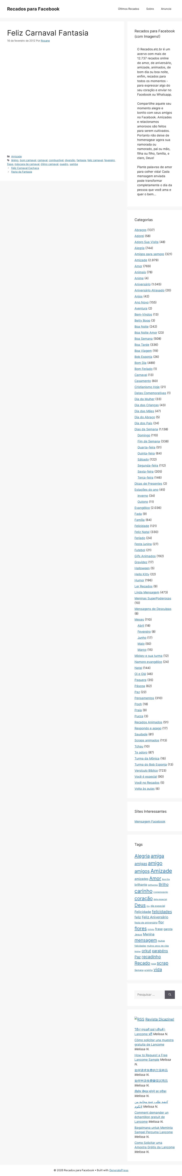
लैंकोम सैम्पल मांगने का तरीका (150, 1091)
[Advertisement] (62, 73)
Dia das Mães (144, 411)
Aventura (141, 308)
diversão (70, 160)
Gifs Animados (145, 556)
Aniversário (143, 284)
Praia (138, 710)
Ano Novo (142, 302)
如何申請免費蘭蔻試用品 (151, 1081)
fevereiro (109, 160)
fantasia (81, 160)
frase (10, 164)
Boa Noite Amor (146, 332)
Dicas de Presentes (148, 483)
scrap (162, 963)
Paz (137, 692)
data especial (160, 899)
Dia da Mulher (144, 399)
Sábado (143, 459)
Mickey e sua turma (148, 656)
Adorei (139, 236)
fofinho (151, 929)
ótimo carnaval (49, 164)
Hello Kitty (142, 574)
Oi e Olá (140, 674)
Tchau (139, 746)
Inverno (143, 495)
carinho (143, 891)
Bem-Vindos (143, 314)
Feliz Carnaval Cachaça (25, 167)
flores (141, 928)
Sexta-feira (146, 471)
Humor (139, 580)
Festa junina (143, 544)
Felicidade (142, 526)
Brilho (163, 884)
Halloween (142, 568)
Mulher (138, 951)
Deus (140, 905)
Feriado (140, 538)
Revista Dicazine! (159, 1019)
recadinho (151, 956)
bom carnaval (28, 160)
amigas (141, 863)
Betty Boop (142, 320)
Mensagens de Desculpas (153, 609)
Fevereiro (144, 631)
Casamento (143, 381)
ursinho (148, 970)
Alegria (139, 248)
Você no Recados (147, 782)
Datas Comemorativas (150, 393)
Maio (141, 643)
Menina (148, 934)
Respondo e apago (148, 728)
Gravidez (141, 562)
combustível (56, 160)
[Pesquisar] (170, 995)
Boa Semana (144, 338)
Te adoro (141, 752)
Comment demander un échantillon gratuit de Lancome (151, 1117)
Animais (140, 272)
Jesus (138, 934)
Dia (148, 906)
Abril (141, 625)
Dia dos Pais (143, 423)
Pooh (138, 704)
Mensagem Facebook (150, 821)
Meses (139, 619)
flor (161, 922)
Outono (143, 502)
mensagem (146, 940)
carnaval (42, 160)
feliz (138, 917)
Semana (139, 970)
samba (74, 164)
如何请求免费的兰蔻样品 (151, 1070)
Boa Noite (142, 326)
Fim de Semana (149, 441)
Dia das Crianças (147, 405)
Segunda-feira (148, 465)
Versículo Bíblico (146, 770)
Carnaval (141, 375)
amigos (142, 871)
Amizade (16, 156)
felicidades (162, 911)
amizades (141, 879)
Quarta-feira (146, 447)
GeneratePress (118, 1170)
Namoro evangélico (148, 662)
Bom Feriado (143, 369)
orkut (146, 950)
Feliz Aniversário (155, 917)
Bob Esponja (143, 357)
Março (142, 650)
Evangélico (142, 508)
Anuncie (166, 8)
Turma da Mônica (147, 758)
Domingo (144, 435)
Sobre (150, 8)
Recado (142, 963)
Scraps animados (147, 740)
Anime (139, 278)
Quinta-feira (146, 453)
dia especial (158, 906)
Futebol (140, 550)
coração (144, 898)
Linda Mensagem (147, 592)
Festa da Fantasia (21, 171)
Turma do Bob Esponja (151, 764)
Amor (138, 266)
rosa (153, 963)
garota (168, 929)
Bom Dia (140, 363)
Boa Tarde (142, 344)
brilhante (141, 884)
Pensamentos (144, 698)
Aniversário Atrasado (149, 290)
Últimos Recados (128, 8)
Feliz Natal (142, 532)
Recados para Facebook (33, 9)
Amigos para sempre (149, 254)
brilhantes (153, 885)
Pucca (139, 716)
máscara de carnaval (27, 164)
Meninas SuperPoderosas (153, 598)
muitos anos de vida (158, 945)
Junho (142, 637)
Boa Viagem (143, 350)
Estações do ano (146, 489)
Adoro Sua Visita (147, 242)
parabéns (160, 951)
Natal (138, 668)
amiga (157, 856)
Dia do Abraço (145, 417)
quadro (64, 164)
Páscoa (140, 686)
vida (158, 969)
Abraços (140, 230)
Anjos (139, 296)
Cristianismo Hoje (147, 387)
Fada (138, 514)
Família (140, 520)
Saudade (141, 734)
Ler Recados (143, 586)
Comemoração (160, 892)
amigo (155, 863)
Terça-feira (145, 477)
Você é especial (146, 776)
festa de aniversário (146, 922)
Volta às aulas (145, 788)
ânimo (14, 160)
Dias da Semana (146, 429)
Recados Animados (148, 722)
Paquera (140, 680)
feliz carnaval (95, 160)
